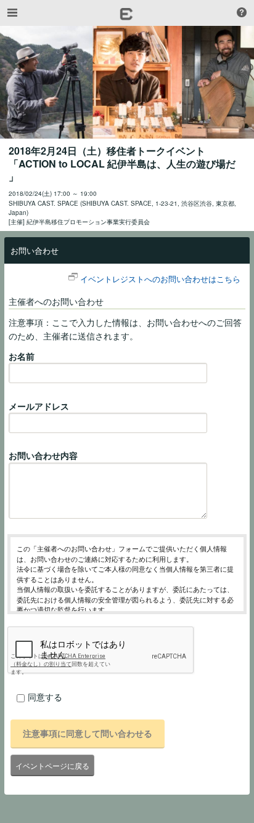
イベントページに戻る (52, 765)
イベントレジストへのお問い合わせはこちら (160, 279)
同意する (45, 697)
